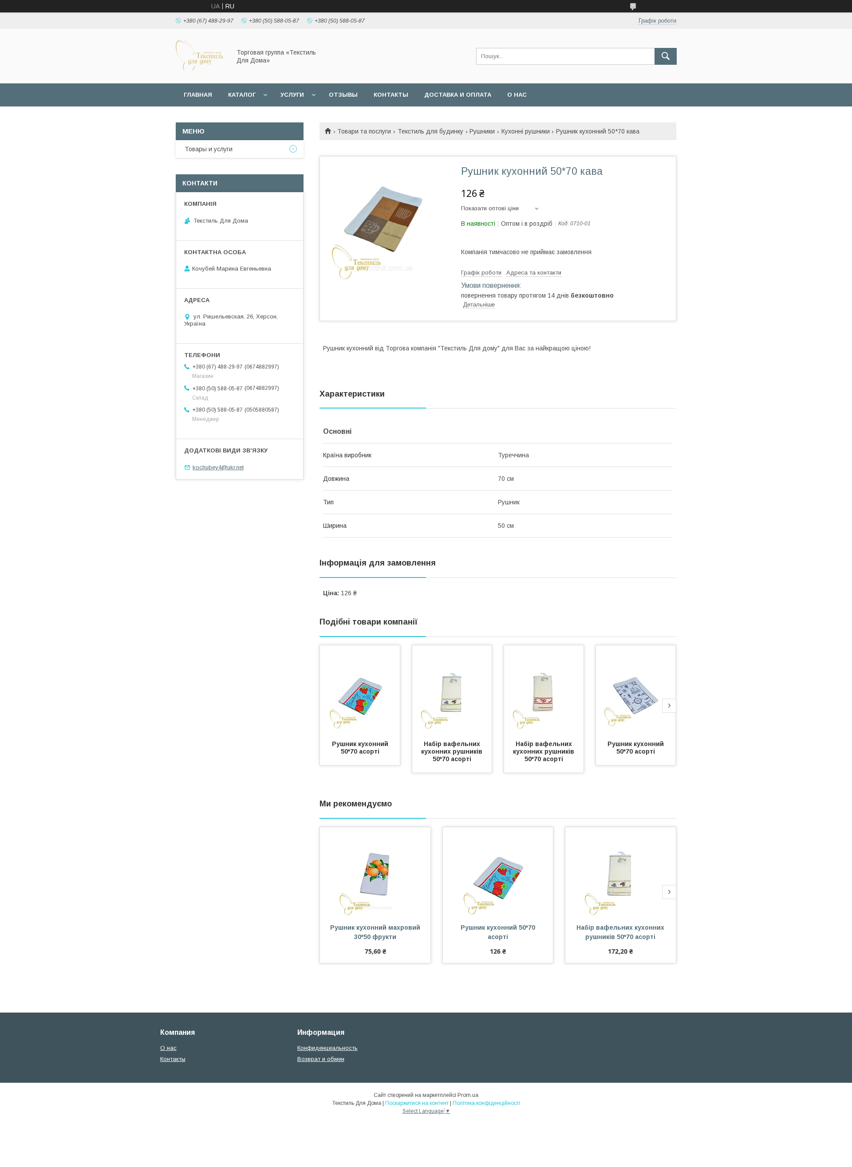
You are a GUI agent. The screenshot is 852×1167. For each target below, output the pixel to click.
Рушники (482, 131)
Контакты (391, 94)
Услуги (292, 94)
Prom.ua (468, 1095)
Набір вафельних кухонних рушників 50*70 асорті (452, 751)
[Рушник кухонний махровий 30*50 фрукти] (375, 871)
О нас (517, 94)
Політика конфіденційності (486, 1103)
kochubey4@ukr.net (218, 467)
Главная (198, 94)
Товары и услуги (209, 149)
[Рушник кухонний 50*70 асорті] (360, 689)
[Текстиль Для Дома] (201, 71)
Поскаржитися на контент (417, 1103)
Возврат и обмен (320, 1059)
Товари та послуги (364, 131)
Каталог (242, 94)
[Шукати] (666, 56)
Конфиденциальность (327, 1048)
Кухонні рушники (525, 131)
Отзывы (343, 94)
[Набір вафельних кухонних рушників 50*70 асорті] (452, 689)
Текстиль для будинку (430, 131)
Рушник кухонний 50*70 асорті (361, 747)
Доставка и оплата (457, 94)
